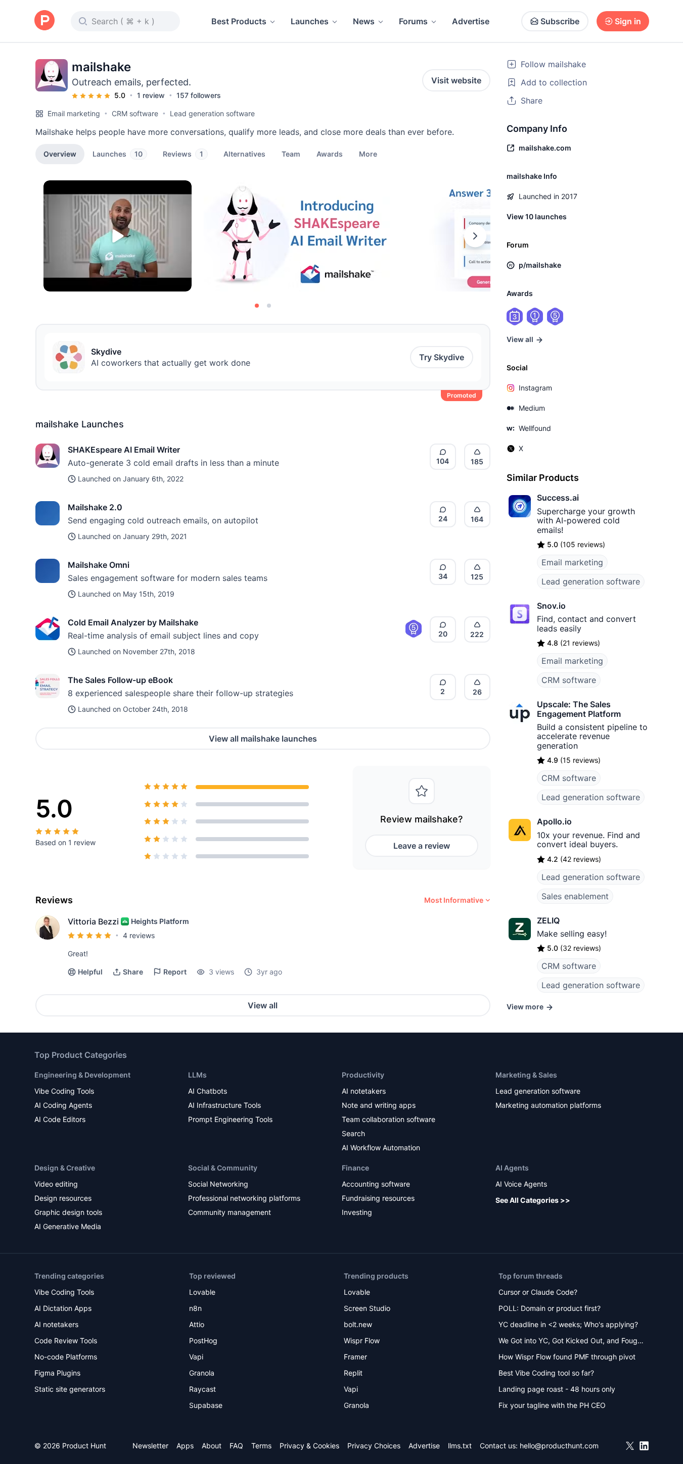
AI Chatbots (207, 1091)
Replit (353, 1373)
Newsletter (150, 1445)
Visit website (456, 80)
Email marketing (74, 113)
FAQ (236, 1445)
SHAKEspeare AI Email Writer (124, 450)
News (364, 21)
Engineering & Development (82, 1074)
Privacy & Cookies (309, 1445)
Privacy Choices (373, 1445)
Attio (196, 1324)
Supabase (205, 1405)
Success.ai (558, 498)
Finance (355, 1167)
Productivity (363, 1074)
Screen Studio (367, 1308)
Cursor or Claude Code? (537, 1292)
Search (353, 1133)
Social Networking (218, 1184)
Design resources (63, 1198)
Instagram (535, 387)
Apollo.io (554, 821)
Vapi (196, 1356)
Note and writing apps (379, 1105)
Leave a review (421, 846)
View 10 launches (537, 216)
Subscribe (559, 21)
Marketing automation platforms (548, 1105)
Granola (201, 1373)
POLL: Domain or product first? (549, 1308)
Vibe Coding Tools (64, 1091)
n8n (195, 1308)
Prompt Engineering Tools (230, 1119)
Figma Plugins (57, 1373)
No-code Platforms (65, 1356)
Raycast (202, 1389)
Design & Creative (64, 1167)
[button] (368, 154)
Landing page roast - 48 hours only (556, 1389)
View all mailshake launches (263, 739)
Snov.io (551, 606)
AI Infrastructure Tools (224, 1105)
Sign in (628, 21)
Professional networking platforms (244, 1198)
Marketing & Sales (526, 1074)
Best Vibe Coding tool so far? (546, 1373)
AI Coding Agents (63, 1105)
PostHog (203, 1340)
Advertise (470, 21)
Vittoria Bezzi (93, 921)
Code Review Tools (65, 1340)
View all (263, 1005)
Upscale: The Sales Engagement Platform (579, 708)
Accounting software (376, 1184)
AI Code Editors (59, 1119)
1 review (151, 95)
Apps (185, 1445)
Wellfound (535, 428)
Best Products (238, 21)
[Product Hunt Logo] (44, 21)
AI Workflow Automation (381, 1147)
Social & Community (222, 1167)
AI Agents (512, 1167)
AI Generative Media (67, 1226)
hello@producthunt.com (559, 1445)
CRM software (135, 113)
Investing (357, 1212)
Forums (413, 21)
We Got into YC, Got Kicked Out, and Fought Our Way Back (571, 1341)
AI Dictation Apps (63, 1308)
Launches (310, 21)
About (211, 1445)
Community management (229, 1212)
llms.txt (460, 1445)
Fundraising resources (378, 1198)
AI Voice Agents (521, 1184)
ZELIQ (548, 920)
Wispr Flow (362, 1340)
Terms (261, 1445)
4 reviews (139, 935)
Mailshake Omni (98, 565)
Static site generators (69, 1389)
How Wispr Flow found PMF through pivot (566, 1356)
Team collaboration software (388, 1119)
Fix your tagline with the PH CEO (552, 1405)
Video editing (56, 1184)
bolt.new (358, 1324)
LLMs (197, 1074)
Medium (532, 408)
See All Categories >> (532, 1200)
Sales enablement (575, 896)
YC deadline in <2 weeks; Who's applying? (568, 1324)
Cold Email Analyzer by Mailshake (133, 622)
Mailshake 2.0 (95, 507)
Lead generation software (212, 113)
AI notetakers (364, 1091)
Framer (355, 1356)
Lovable (202, 1292)
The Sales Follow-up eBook (120, 680)
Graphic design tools (68, 1212)
